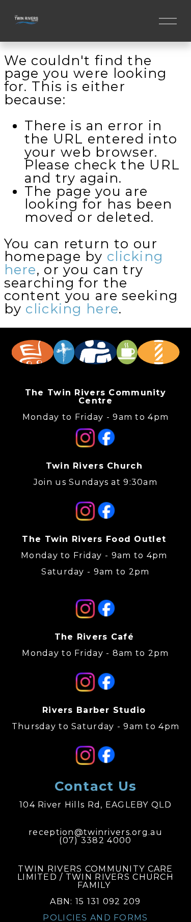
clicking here (72, 308)
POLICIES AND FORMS (95, 918)
